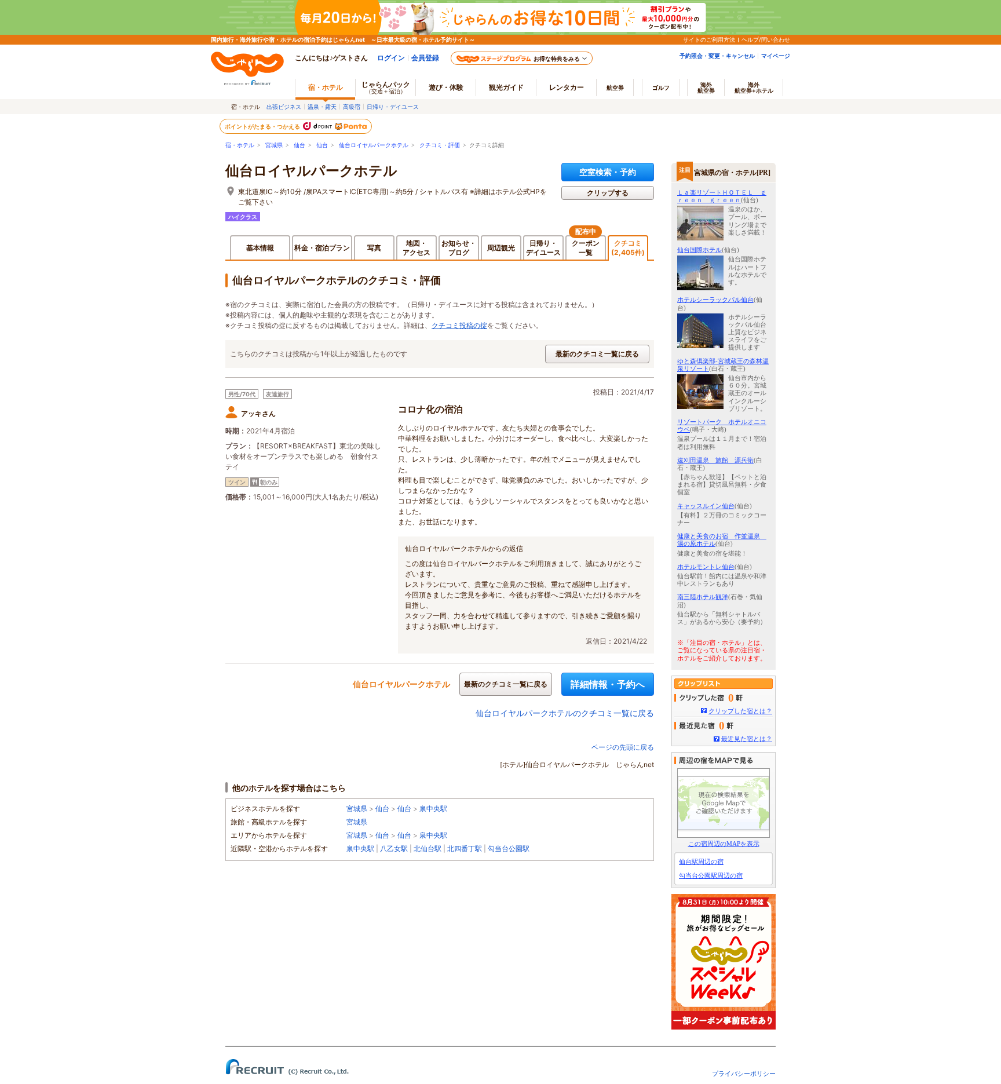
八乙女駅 (394, 848)
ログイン (391, 57)
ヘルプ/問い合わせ (765, 39)
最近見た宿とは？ (746, 738)
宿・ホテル (239, 145)
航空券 (615, 87)
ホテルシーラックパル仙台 (715, 299)
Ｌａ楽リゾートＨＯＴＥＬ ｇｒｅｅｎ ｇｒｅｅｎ (721, 196)
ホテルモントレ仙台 (706, 566)
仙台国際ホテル (699, 249)
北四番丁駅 (464, 848)
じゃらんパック (385, 87)
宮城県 (274, 145)
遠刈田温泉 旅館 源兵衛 (715, 460)
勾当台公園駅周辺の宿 (711, 875)
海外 (706, 87)
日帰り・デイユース (393, 106)
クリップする (608, 192)
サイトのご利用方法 (709, 39)
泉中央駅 (433, 808)
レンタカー (566, 87)
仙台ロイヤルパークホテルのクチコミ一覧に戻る (565, 713)
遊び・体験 (446, 87)
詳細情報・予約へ (608, 684)
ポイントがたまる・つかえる (263, 126)
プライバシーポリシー (744, 1074)
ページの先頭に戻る (622, 747)
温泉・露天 (322, 106)
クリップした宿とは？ (740, 710)
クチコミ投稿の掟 (459, 325)
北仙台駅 (427, 848)
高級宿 (351, 106)
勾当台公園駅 (508, 848)
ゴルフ (661, 87)
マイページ (775, 55)
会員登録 (425, 57)
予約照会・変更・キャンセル (717, 55)
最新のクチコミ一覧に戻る (597, 353)
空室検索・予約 (607, 172)
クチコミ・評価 (439, 145)
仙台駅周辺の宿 (701, 861)
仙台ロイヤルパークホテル (373, 145)
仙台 (299, 145)
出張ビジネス (283, 106)
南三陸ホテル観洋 (702, 596)
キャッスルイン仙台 (706, 505)
